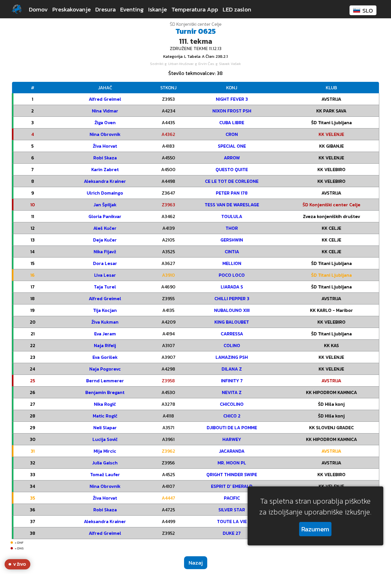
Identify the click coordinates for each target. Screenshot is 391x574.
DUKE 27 (232, 533)
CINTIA (232, 251)
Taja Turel (105, 286)
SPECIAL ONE (232, 145)
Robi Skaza (105, 157)
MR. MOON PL (232, 462)
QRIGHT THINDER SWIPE (231, 474)
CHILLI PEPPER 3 (231, 298)
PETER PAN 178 (232, 192)
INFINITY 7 (232, 380)
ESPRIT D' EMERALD (231, 486)
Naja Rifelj (105, 345)
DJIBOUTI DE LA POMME (232, 427)
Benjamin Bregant (105, 392)
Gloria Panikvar (104, 216)
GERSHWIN (231, 239)
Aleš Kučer (104, 228)
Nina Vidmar (105, 110)
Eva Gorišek (105, 357)
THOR (232, 228)
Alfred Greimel (105, 99)
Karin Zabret (105, 169)
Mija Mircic (105, 451)
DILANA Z (232, 368)
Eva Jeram (105, 333)
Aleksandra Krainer (105, 181)
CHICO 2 (231, 415)
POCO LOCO (232, 275)
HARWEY (231, 439)
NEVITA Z (232, 392)
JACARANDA (231, 451)
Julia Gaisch (105, 462)
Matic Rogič (105, 415)
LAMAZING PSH (232, 357)
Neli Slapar (105, 427)
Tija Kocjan (105, 310)
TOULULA (231, 216)
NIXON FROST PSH (231, 110)
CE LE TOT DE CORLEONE (231, 181)
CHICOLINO (232, 404)
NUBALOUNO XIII (232, 310)
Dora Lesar (105, 263)
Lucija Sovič (105, 439)
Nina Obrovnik (105, 134)
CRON (232, 134)
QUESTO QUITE (232, 169)
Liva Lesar (105, 275)
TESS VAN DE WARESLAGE (232, 204)
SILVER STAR (231, 509)
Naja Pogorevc (105, 368)
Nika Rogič (105, 404)
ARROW (232, 157)
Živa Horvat (105, 145)
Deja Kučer (105, 239)
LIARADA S (232, 286)
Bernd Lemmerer (105, 380)
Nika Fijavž (105, 251)
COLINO (232, 345)
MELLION (231, 263)
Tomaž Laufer (105, 474)
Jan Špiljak (105, 204)
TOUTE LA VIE (232, 521)
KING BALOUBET (231, 321)
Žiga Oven (105, 122)
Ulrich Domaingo (105, 192)
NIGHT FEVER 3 (232, 99)
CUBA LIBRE (231, 122)
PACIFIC (232, 497)
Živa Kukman (105, 321)
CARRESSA (232, 333)
